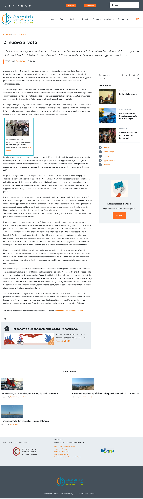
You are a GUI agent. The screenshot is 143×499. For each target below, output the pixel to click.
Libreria (106, 156)
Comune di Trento (60, 449)
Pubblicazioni (108, 152)
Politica (22, 34)
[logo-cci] (25, 447)
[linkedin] (22, 6)
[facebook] (9, 6)
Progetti (106, 164)
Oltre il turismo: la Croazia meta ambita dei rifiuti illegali (128, 116)
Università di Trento (61, 454)
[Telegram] (138, 75)
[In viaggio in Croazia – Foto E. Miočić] (83, 378)
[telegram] (30, 6)
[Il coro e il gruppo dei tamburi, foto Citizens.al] (107, 128)
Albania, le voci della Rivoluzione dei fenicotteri (128, 135)
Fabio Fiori (14, 424)
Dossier (106, 147)
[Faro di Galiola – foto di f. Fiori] (12, 406)
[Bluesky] (126, 75)
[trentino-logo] (107, 449)
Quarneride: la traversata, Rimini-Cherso (25, 421)
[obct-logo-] (17, 12)
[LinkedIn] (130, 75)
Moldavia (7, 34)
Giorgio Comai (21, 61)
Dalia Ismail (14, 397)
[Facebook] (123, 75)
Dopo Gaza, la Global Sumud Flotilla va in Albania (29, 393)
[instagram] (5, 6)
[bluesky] (13, 6)
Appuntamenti (109, 160)
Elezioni (15, 34)
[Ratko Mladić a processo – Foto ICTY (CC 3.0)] (107, 90)
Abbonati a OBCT (63, 341)
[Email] (138, 78)
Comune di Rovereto (61, 452)
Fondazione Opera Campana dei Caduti (68, 457)
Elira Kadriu (23, 397)
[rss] (26, 6)
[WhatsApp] (134, 75)
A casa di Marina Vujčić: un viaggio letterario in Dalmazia (105, 393)
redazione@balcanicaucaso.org (69, 310)
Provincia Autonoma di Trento (64, 446)
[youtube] (18, 6)
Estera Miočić (87, 397)
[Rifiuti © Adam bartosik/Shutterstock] (107, 109)
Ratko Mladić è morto (128, 94)
